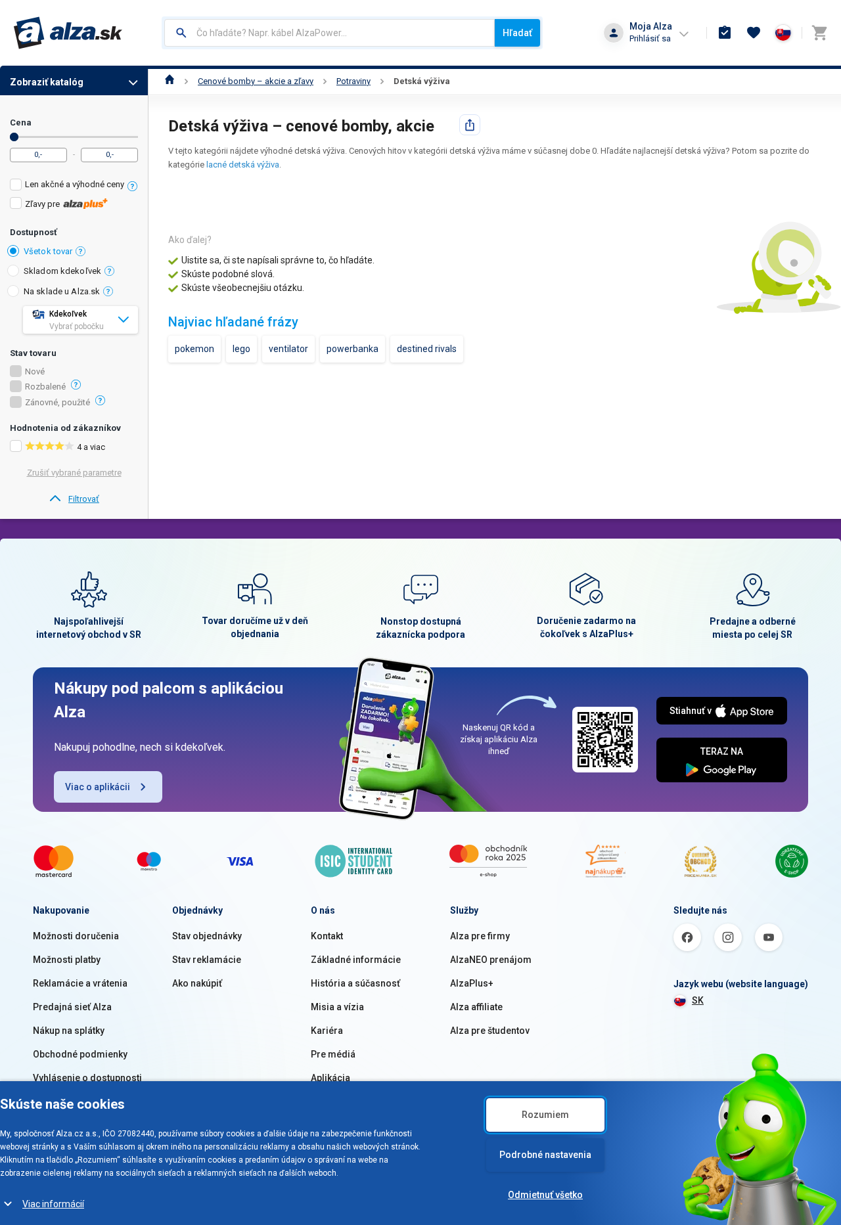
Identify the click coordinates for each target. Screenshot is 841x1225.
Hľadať (517, 33)
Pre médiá (333, 1054)
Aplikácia (330, 1078)
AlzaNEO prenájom (491, 959)
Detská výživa (422, 81)
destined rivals (427, 349)
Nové (35, 371)
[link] (74, 499)
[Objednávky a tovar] (725, 33)
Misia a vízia (337, 1007)
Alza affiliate (476, 1007)
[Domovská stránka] (170, 81)
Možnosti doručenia (76, 936)
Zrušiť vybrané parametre (74, 473)
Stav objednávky (207, 936)
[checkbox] (74, 186)
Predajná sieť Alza (72, 1007)
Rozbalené (45, 386)
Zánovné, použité (57, 402)
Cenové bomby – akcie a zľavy (255, 81)
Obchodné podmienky (80, 1054)
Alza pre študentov (490, 1030)
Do (14, 137)
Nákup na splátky (68, 1030)
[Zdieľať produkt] (469, 124)
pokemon (194, 349)
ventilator (288, 349)
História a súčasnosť (355, 983)
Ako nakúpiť (197, 983)
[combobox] (329, 33)
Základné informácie (356, 959)
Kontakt (327, 936)
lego (241, 349)
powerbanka (352, 349)
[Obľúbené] (753, 33)
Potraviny (353, 81)
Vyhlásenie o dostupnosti (87, 1078)
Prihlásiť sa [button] (650, 38)
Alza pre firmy (480, 936)
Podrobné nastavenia (545, 1154)
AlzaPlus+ (471, 983)
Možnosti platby (67, 959)
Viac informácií (53, 1204)
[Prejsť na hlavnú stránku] (68, 32)
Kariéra (327, 1030)
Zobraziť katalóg (46, 82)
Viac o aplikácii (97, 787)
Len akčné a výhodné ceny (74, 184)
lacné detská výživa (242, 164)
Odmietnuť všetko (545, 1195)
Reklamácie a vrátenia (80, 983)
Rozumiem (545, 1114)
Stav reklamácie (206, 959)
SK (698, 1000)
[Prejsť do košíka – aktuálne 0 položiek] (819, 33)
